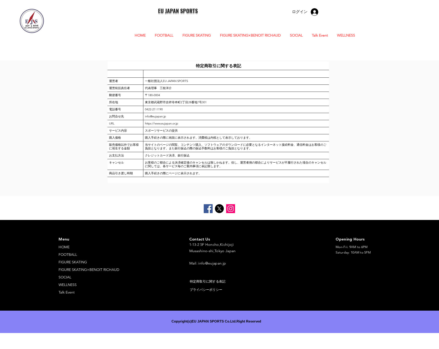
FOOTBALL (68, 254)
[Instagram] (230, 208)
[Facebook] (208, 208)
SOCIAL (65, 277)
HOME (64, 247)
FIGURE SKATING (73, 262)
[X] (219, 208)
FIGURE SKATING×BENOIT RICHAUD (89, 269)
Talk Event (67, 292)
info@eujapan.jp (212, 263)
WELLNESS (68, 285)
